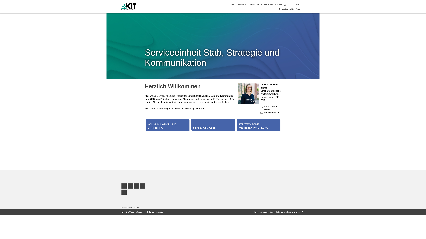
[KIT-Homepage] (128, 6)
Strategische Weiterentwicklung (253, 126)
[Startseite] (304, 9)
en (297, 5)
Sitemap (278, 5)
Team (298, 9)
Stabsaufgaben (204, 127)
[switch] (304, 5)
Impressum (242, 5)
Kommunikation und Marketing (162, 126)
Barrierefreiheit (267, 5)
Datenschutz (254, 5)
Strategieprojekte (286, 9)
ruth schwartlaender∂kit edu (277, 112)
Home (233, 5)
